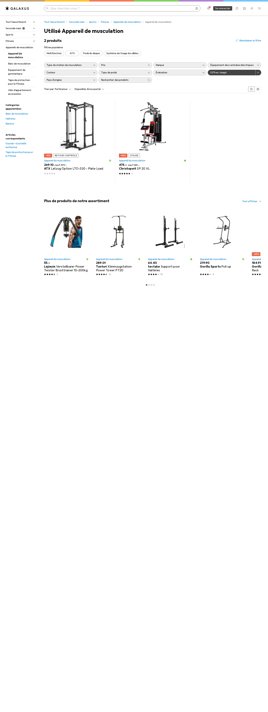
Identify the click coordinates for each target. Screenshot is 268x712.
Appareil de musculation (15, 55)
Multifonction (54, 53)
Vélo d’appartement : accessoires (20, 92)
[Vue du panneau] (251, 89)
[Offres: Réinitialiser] (258, 72)
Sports (9, 34)
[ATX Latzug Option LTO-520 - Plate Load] (77, 141)
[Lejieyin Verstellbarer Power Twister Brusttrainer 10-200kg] (66, 244)
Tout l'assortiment (16, 22)
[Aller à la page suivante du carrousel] (255, 244)
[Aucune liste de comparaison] (244, 8)
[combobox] (62, 89)
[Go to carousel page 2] (149, 285)
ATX (72, 53)
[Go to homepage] (17, 8)
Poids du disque (91, 53)
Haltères (10, 118)
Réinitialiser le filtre (250, 40)
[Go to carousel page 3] (151, 285)
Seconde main (13, 28)
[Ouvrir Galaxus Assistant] (236, 8)
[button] (110, 160)
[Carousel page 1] (146, 285)
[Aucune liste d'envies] (251, 8)
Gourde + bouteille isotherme (16, 145)
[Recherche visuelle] (196, 8)
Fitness (10, 41)
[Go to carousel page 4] (154, 285)
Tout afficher (249, 201)
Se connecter (222, 8)
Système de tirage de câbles (122, 53)
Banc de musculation (19, 63)
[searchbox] (122, 80)
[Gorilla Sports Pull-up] (222, 244)
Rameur (10, 123)
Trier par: (49, 89)
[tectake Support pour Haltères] (170, 244)
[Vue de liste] (258, 89)
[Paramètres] (208, 8)
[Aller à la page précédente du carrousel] (46, 244)
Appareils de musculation (19, 47)
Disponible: (80, 89)
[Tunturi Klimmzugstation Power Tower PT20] (118, 244)
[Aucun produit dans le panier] (259, 8)
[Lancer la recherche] (47, 8)
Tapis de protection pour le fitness (19, 82)
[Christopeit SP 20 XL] (152, 141)
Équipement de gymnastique (16, 72)
